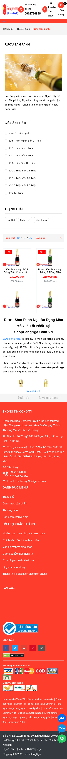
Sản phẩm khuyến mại (16, 516)
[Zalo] (62, 728)
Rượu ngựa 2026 (16, 722)
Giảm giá (25, 220)
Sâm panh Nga (12, 338)
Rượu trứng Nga (17, 708)
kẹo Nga (13, 717)
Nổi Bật (11, 220)
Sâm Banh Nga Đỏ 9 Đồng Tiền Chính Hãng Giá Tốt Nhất (17, 271)
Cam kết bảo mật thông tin (18, 553)
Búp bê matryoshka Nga (29, 713)
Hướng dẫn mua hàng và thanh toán (24, 533)
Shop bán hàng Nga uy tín (41, 699)
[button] (17, 398)
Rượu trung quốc (42, 717)
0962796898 (33, 13)
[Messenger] (62, 717)
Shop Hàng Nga (36, 704)
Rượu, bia (22, 29)
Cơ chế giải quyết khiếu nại (18, 560)
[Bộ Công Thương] (20, 628)
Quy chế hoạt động (14, 567)
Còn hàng (41, 220)
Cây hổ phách (33, 708)
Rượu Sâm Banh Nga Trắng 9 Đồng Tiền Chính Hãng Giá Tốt (50, 271)
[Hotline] (62, 738)
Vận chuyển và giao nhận (17, 546)
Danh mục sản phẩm (15, 503)
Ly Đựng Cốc (25, 717)
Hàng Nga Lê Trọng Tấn (14, 699)
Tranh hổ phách (50, 708)
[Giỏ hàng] (61, 5)
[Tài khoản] (44, 9)
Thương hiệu (10, 510)
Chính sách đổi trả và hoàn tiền (21, 540)
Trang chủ (8, 29)
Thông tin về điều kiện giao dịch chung (25, 573)
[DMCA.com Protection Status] (33, 655)
